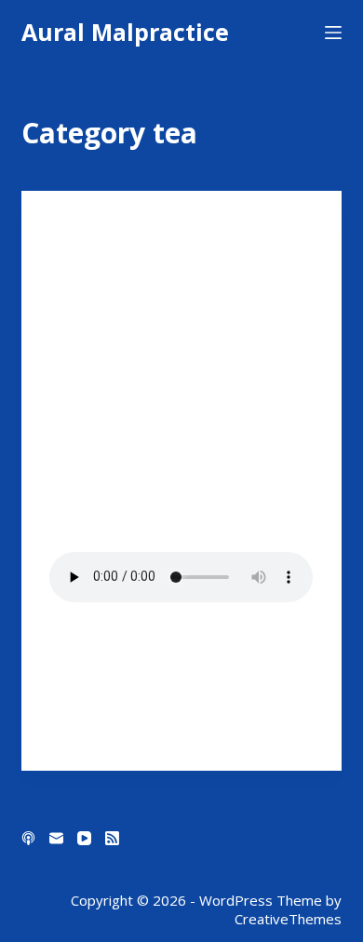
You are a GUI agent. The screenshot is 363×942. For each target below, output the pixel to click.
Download (84, 646)
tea (59, 265)
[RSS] (112, 838)
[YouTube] (84, 838)
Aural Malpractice (125, 31)
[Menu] (333, 32)
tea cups (100, 265)
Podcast (169, 246)
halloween (163, 228)
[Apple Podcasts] (28, 838)
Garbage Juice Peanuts (143, 302)
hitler (120, 246)
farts (109, 228)
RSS (275, 671)
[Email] (56, 838)
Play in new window (178, 621)
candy (68, 228)
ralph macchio (244, 246)
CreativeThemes (288, 918)
